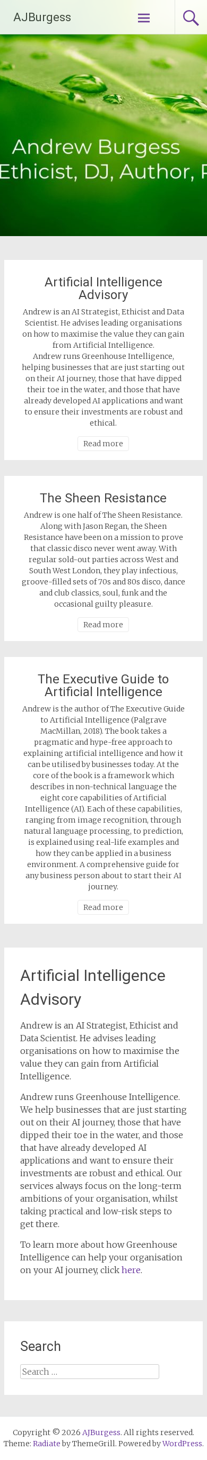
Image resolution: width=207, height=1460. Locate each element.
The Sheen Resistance (103, 498)
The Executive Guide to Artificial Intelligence (103, 685)
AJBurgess (42, 17)
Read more (103, 443)
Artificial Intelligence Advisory (103, 288)
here (131, 1270)
